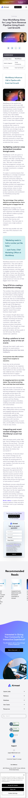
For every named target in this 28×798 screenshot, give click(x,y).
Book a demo (7, 500)
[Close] (24, 775)
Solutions (6, 700)
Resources (6, 709)
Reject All (12, 789)
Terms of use (16, 544)
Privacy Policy (9, 545)
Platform (6, 696)
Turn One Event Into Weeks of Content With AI (8, 2)
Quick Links (7, 691)
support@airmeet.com (14, 752)
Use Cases (6, 704)
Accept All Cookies (13, 785)
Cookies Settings (12, 793)
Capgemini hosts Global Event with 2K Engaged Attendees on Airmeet (16, 594)
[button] (8, 48)
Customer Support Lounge (14, 759)
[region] (13, 785)
